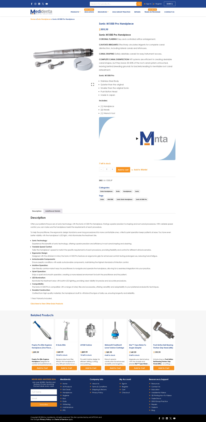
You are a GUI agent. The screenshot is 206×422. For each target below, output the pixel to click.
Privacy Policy (45, 419)
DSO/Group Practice (121, 12)
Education (89, 12)
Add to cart (123, 170)
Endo (118, 191)
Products (75, 12)
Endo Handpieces (44, 19)
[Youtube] (47, 4)
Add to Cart (42, 368)
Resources (102, 12)
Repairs (137, 12)
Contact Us (169, 12)
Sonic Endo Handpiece (124, 199)
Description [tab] (37, 211)
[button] (139, 169)
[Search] (139, 4)
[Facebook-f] (32, 4)
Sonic (137, 191)
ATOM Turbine (86, 345)
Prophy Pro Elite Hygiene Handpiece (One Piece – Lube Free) (42, 348)
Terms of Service (61, 419)
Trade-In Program (152, 12)
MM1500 (110, 199)
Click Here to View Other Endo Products (47, 304)
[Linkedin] (39, 4)
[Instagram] (35, 4)
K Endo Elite (61, 345)
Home (33, 19)
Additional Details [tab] (52, 211)
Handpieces (127, 191)
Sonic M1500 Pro (141, 199)
